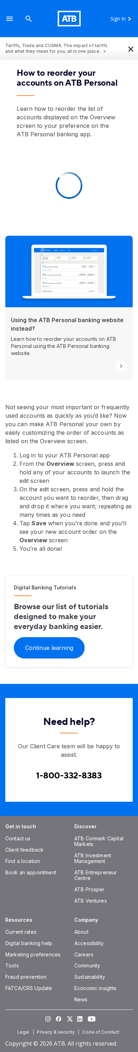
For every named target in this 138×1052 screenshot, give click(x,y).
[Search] (28, 18)
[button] (9, 18)
